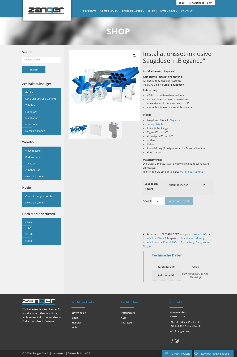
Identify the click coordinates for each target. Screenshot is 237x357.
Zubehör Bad (32, 170)
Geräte (29, 92)
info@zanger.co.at (180, 331)
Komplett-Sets (202, 234)
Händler (76, 322)
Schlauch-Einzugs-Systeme (40, 98)
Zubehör (30, 105)
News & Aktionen (35, 130)
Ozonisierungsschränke (39, 196)
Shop (209, 3)
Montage (201, 238)
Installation (149, 238)
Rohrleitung (188, 242)
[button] (134, 56)
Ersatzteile (31, 124)
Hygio (28, 240)
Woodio (29, 234)
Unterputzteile (154, 124)
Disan (160, 238)
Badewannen (33, 157)
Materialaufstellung (191, 171)
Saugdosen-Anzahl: (152, 186)
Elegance (175, 120)
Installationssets (152, 242)
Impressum (127, 322)
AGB (123, 317)
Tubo (28, 228)
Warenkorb (197, 3)
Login (182, 3)
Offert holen (79, 312)
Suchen (34, 69)
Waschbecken (33, 150)
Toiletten (30, 163)
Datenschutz (128, 312)
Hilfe (74, 327)
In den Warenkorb (179, 201)
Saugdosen (202, 242)
